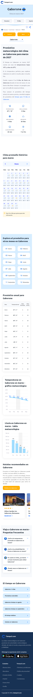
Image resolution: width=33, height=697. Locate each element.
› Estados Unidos (7, 675)
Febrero (9, 34)
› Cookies (19, 675)
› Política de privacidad (23, 671)
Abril (23, 34)
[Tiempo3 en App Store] (22, 656)
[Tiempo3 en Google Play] (8, 656)
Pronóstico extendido (11, 596)
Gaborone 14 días (10, 589)
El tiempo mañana (10, 615)
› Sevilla (4, 686)
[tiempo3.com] (7, 2)
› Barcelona (5, 671)
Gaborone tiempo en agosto (13, 602)
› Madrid (4, 679)
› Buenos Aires (6, 667)
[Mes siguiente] (27, 163)
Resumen (6, 21)
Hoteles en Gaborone (11, 622)
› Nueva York (6, 682)
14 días (19, 21)
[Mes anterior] (5, 163)
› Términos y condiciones (24, 667)
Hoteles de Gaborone (10, 488)
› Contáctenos (21, 679)
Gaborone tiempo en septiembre (14, 609)
